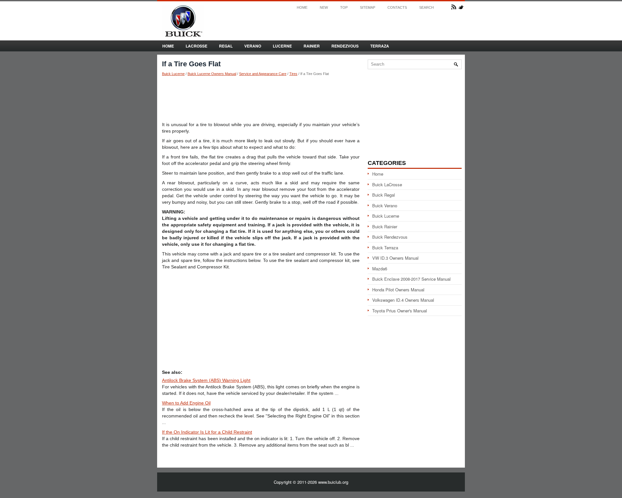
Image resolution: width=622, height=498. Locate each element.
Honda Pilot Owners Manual (398, 290)
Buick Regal (383, 195)
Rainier (312, 46)
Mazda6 (379, 268)
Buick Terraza (385, 247)
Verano (252, 46)
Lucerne (282, 46)
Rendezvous (345, 46)
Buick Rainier (384, 226)
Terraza (379, 46)
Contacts (397, 7)
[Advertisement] (261, 98)
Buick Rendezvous (390, 237)
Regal (226, 46)
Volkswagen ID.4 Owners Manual (403, 300)
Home (302, 7)
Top (344, 7)
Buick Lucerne (173, 74)
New (324, 7)
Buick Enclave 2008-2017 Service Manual (411, 279)
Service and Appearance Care (262, 74)
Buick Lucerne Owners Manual (212, 74)
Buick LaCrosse (387, 184)
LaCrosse (196, 46)
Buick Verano (384, 205)
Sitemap (367, 7)
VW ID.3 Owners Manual (395, 258)
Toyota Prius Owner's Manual (399, 311)
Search (426, 7)
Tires (293, 74)
